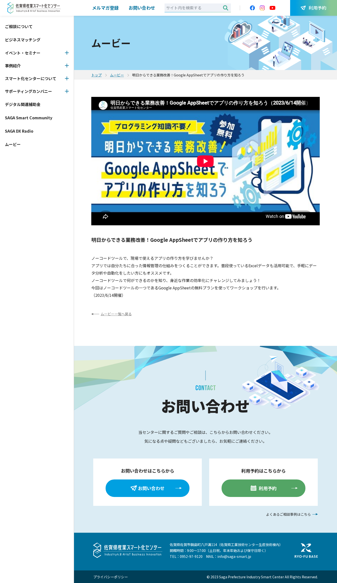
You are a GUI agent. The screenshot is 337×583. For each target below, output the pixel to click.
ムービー (13, 144)
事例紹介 (13, 66)
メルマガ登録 (105, 7)
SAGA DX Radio (19, 131)
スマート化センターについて (30, 78)
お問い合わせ (142, 7)
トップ (96, 74)
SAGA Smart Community (28, 118)
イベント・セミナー (22, 53)
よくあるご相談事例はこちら (288, 514)
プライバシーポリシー (110, 576)
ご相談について (19, 26)
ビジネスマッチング (22, 40)
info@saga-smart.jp (234, 556)
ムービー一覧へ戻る (116, 313)
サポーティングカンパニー (28, 91)
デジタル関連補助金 (22, 104)
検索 (225, 7)
